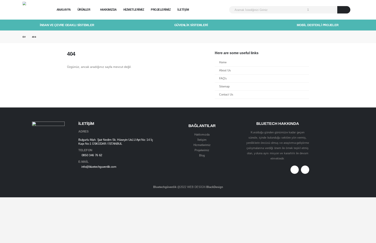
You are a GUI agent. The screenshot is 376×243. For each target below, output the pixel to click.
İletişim (183, 9)
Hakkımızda (108, 9)
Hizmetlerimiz (133, 9)
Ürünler (83, 9)
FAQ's (223, 78)
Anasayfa (64, 9)
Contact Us (226, 94)
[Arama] (344, 9)
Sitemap (224, 86)
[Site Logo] (35, 10)
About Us (225, 70)
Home (223, 62)
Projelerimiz (161, 9)
